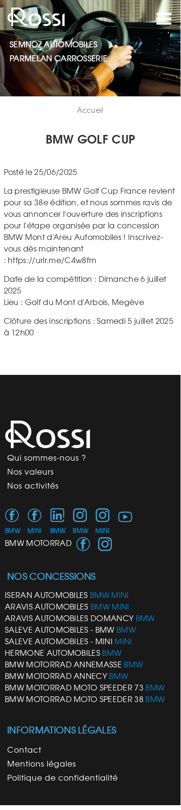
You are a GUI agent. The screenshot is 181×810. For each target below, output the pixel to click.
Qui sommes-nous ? (46, 458)
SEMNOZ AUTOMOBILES (54, 44)
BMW (12, 531)
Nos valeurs (30, 472)
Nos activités (33, 486)
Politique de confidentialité (62, 778)
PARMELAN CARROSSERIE (58, 58)
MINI (34, 531)
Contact (24, 750)
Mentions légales (41, 764)
